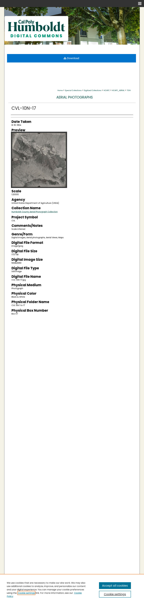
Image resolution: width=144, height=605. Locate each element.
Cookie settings (26, 593)
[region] (72, 589)
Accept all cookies (115, 586)
